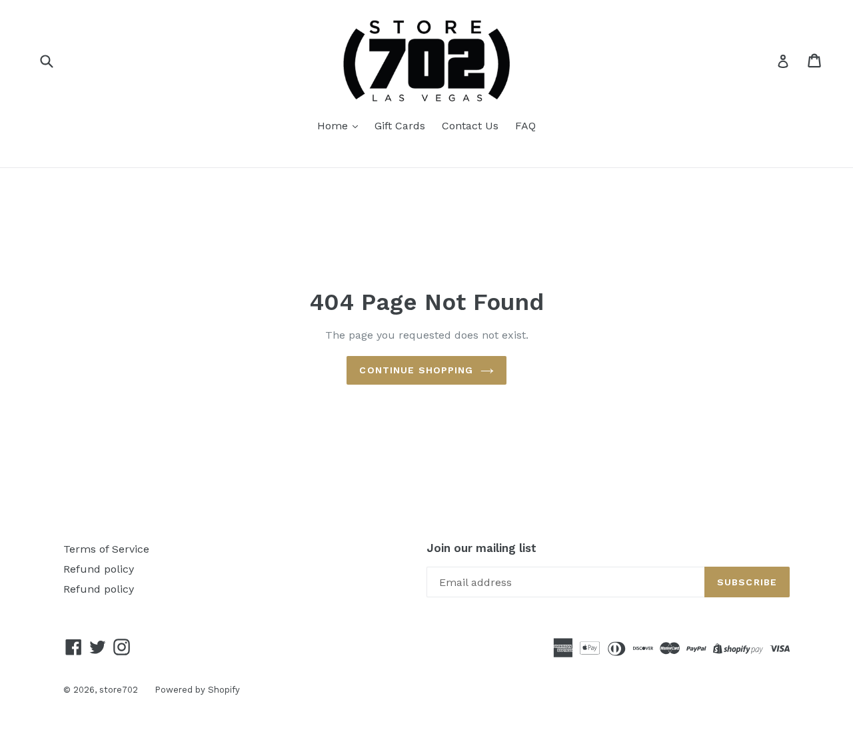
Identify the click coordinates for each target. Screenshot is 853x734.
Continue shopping (416, 370)
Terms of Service (106, 549)
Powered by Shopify (197, 690)
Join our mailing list (481, 548)
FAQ (525, 125)
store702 (118, 690)
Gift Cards (400, 125)
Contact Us (470, 125)
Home (334, 125)
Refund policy (98, 569)
